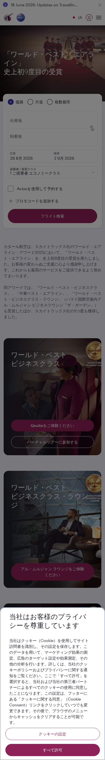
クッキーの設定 (52, 733)
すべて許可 (53, 750)
